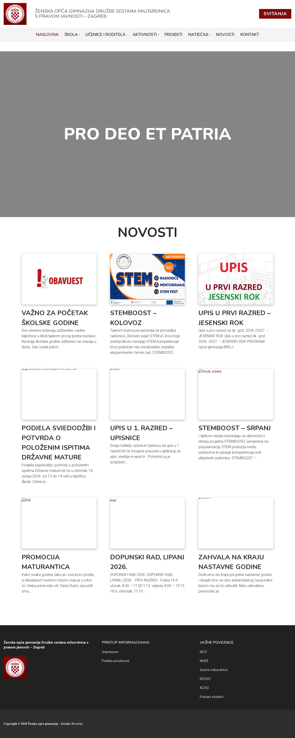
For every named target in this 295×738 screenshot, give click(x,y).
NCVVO (205, 679)
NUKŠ (204, 661)
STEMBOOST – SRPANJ (234, 428)
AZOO (204, 688)
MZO (203, 652)
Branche (77, 723)
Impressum (110, 652)
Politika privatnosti (115, 661)
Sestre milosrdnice (214, 670)
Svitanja (275, 14)
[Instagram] (288, 724)
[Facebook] (280, 724)
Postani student (211, 697)
